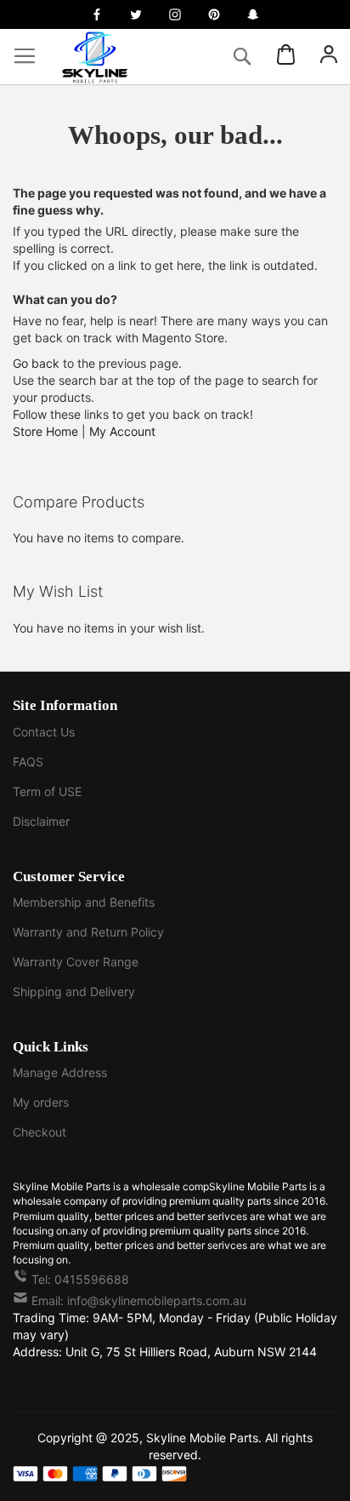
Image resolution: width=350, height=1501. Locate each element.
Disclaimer (41, 821)
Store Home (45, 431)
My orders (41, 1102)
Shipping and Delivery (74, 991)
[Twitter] (135, 14)
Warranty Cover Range (75, 961)
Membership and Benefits (84, 902)
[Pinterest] (214, 14)
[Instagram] (175, 14)
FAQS (28, 761)
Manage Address (60, 1072)
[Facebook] (96, 14)
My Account (122, 431)
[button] (328, 56)
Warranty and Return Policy (88, 932)
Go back (36, 363)
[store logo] (110, 56)
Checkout (39, 1132)
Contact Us (44, 732)
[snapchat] (253, 14)
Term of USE (47, 791)
